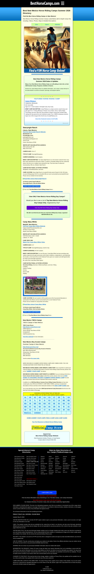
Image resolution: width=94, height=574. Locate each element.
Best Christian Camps (19, 470)
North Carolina (58, 466)
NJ (69, 403)
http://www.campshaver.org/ (31, 327)
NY (30, 406)
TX (35, 409)
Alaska (50, 456)
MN (35, 403)
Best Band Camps (18, 461)
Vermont (73, 470)
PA (59, 406)
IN (40, 400)
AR (40, 397)
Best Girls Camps (18, 477)
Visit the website (28, 336)
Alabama (43, 456)
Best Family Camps (19, 473)
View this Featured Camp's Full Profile (46, 119)
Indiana (64, 460)
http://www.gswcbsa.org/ (30, 347)
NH (64, 403)
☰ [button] (62, 3)
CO (49, 397)
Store (36, 24)
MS (40, 403)
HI (25, 400)
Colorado (43, 458)
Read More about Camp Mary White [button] (35, 304)
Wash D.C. (27, 413)
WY (68, 409)
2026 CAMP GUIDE (60, 385)
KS (49, 400)
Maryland (73, 461)
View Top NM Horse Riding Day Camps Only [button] (47, 208)
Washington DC (44, 473)
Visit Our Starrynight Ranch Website (34, 132)
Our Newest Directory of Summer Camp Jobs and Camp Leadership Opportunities (47, 501)
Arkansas (65, 456)
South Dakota (44, 470)
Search (47, 24)
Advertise (57, 24)
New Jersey (73, 465)
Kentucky (51, 461)
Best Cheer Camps (19, 468)
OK (49, 406)
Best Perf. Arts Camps (31, 458)
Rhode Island (66, 468)
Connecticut (51, 458)
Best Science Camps (31, 460)
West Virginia (58, 472)
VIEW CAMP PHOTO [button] (31, 277)
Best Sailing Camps (31, 482)
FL (64, 397)
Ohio (72, 466)
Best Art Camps (18, 460)
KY (54, 400)
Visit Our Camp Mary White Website (34, 226)
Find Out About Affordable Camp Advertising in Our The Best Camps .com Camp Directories (47, 496)
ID (30, 400)
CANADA (37, 413)
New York (51, 466)
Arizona (56, 456)
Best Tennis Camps (31, 472)
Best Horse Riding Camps (20, 482)
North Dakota (66, 466)
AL (25, 397)
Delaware (57, 458)
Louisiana (57, 461)
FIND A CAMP (50, 418)
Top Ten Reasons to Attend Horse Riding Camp (47, 422)
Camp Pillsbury (30, 101)
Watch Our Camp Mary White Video (34, 242)
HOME (29, 418)
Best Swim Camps (30, 468)
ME (64, 400)
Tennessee (51, 470)
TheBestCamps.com (47, 568)
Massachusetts (44, 463)
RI (64, 406)
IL (35, 400)
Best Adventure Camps (19, 458)
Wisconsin (65, 472)
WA (54, 409)
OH (44, 406)
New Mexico (43, 466)
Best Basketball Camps (20, 465)
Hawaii (42, 460)
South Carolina (74, 468)
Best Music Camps (19, 485)
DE (59, 397)
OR (54, 406)
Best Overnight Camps (31, 456)
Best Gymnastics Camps (20, 480)
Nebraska (51, 465)
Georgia (73, 458)
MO (44, 403)
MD (68, 400)
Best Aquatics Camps (31, 480)
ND (40, 406)
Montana (43, 465)
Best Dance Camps (19, 472)
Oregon (50, 468)
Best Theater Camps (31, 473)
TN (30, 409)
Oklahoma (43, 468)
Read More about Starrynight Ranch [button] (35, 178)
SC (69, 406)
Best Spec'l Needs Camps (32, 465)
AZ (35, 397)
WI (64, 409)
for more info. (35, 358)
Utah (64, 470)
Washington (51, 472)
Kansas (42, 461)
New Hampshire (66, 465)
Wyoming (73, 472)
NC (35, 406)
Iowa (72, 460)
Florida (64, 458)
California (73, 456)
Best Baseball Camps (19, 463)
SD (25, 409)
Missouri (73, 463)
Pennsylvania (58, 468)
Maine (64, 461)
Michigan (51, 463)
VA (49, 409)
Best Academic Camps (19, 456)
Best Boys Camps (18, 466)
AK (30, 397)
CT (54, 397)
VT (45, 409)
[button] (47, 186)
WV (59, 409)
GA (69, 397)
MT (49, 403)
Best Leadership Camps (20, 484)
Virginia (42, 472)
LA (59, 400)
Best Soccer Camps (31, 463)
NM (25, 406)
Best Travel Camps (19, 475)
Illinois (56, 460)
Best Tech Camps (30, 470)
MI (30, 403)
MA (25, 403)
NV (59, 403)
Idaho (50, 460)
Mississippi (65, 463)
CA (44, 397)
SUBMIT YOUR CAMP (33, 371)
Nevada (57, 465)
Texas (56, 470)
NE (54, 403)
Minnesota (57, 463)
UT (40, 409)
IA (44, 400)
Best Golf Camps (18, 479)
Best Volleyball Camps (31, 484)
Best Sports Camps (31, 466)
